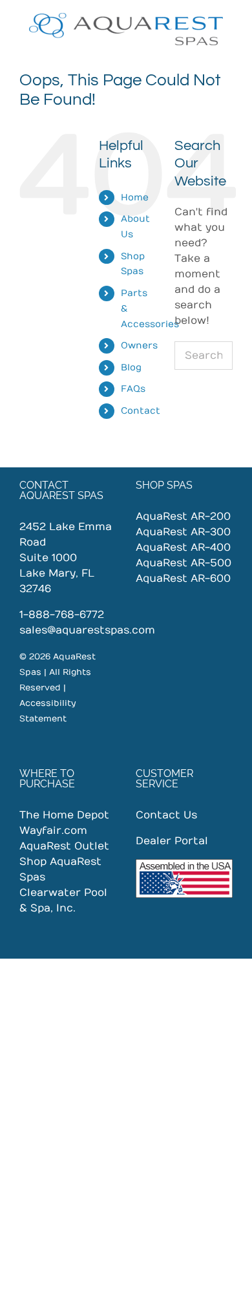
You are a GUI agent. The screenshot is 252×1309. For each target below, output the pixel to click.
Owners (139, 345)
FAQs (133, 388)
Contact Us (166, 815)
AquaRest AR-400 (183, 547)
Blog (131, 367)
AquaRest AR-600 (183, 578)
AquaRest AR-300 (183, 532)
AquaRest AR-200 (183, 516)
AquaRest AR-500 (183, 563)
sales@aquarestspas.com (87, 630)
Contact (140, 410)
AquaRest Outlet (64, 846)
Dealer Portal (172, 841)
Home (135, 197)
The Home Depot (64, 815)
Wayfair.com (53, 830)
